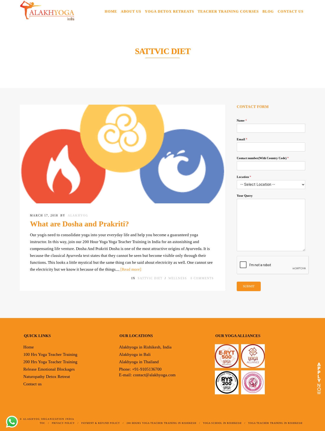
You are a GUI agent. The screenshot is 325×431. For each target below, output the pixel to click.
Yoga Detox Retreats (169, 11)
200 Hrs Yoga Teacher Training (50, 361)
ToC (42, 423)
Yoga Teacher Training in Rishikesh (275, 423)
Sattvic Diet (150, 278)
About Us (131, 11)
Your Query (245, 195)
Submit (249, 286)
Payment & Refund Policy (100, 423)
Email (242, 139)
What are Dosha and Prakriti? (79, 224)
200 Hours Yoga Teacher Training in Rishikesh (161, 423)
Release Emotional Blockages (49, 369)
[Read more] (130, 269)
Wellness (177, 278)
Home (111, 11)
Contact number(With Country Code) (263, 158)
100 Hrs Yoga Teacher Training (50, 354)
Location (244, 177)
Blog (268, 11)
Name (242, 120)
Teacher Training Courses (228, 11)
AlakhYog (78, 215)
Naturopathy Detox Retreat (46, 376)
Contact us (290, 11)
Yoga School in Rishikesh (222, 423)
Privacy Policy (63, 423)
